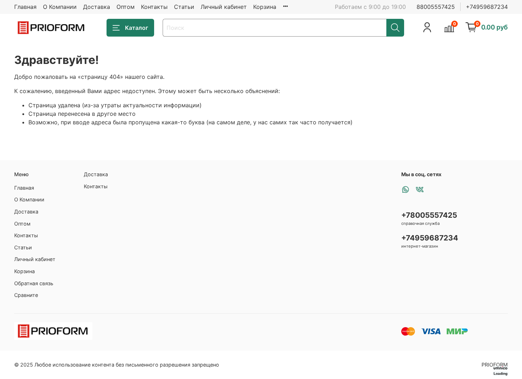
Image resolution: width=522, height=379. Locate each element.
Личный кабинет (224, 6)
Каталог (136, 27)
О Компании (60, 6)
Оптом (125, 6)
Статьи (184, 6)
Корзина (264, 6)
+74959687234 (487, 6)
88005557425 (436, 6)
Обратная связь (33, 283)
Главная (25, 6)
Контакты (154, 6)
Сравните (26, 295)
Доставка (96, 6)
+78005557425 (429, 215)
